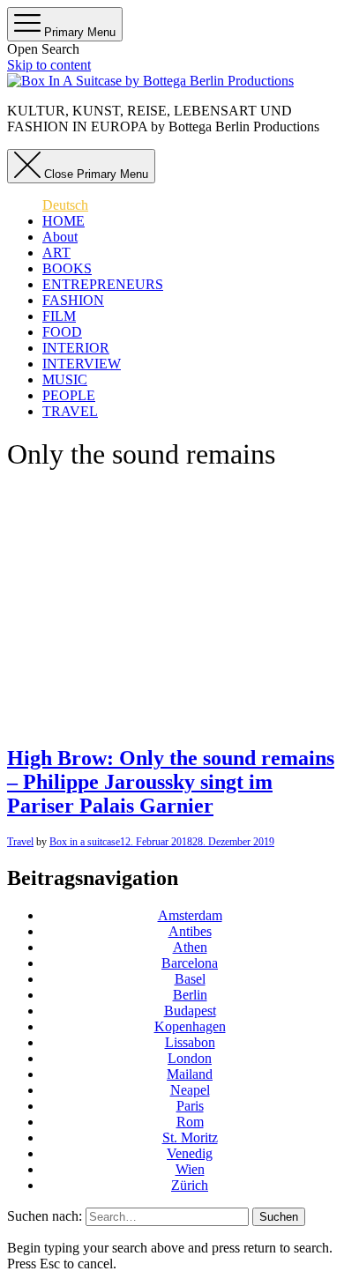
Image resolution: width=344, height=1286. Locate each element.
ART (56, 252)
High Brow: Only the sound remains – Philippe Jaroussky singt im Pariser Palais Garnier (170, 782)
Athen (190, 947)
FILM (59, 315)
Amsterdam (190, 915)
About (60, 236)
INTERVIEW (81, 363)
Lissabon (190, 1042)
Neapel (190, 1089)
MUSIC (64, 379)
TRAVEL (70, 411)
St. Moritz (190, 1137)
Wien (190, 1169)
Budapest (190, 1010)
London (190, 1058)
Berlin (190, 994)
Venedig (190, 1153)
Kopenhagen (190, 1026)
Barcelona (189, 962)
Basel (190, 978)
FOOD (62, 331)
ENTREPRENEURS (102, 284)
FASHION (73, 300)
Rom (190, 1121)
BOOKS (67, 268)
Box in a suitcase (84, 842)
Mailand (190, 1074)
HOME (63, 220)
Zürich (189, 1185)
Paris (190, 1105)
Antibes (190, 931)
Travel (20, 842)
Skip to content (49, 64)
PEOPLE (68, 395)
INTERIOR (75, 347)
